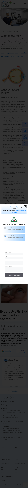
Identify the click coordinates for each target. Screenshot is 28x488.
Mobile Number (8, 252)
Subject (6, 260)
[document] (14, 244)
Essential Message (8, 266)
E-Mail (6, 256)
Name (6, 248)
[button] (25, 207)
